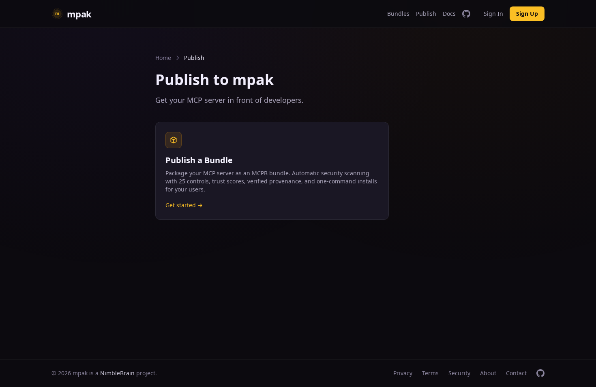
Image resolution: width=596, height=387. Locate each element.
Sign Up (527, 13)
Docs (449, 13)
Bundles (398, 13)
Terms (430, 373)
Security (459, 373)
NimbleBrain (117, 373)
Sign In (493, 13)
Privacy (402, 373)
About (488, 373)
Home (163, 58)
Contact (516, 373)
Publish (426, 13)
